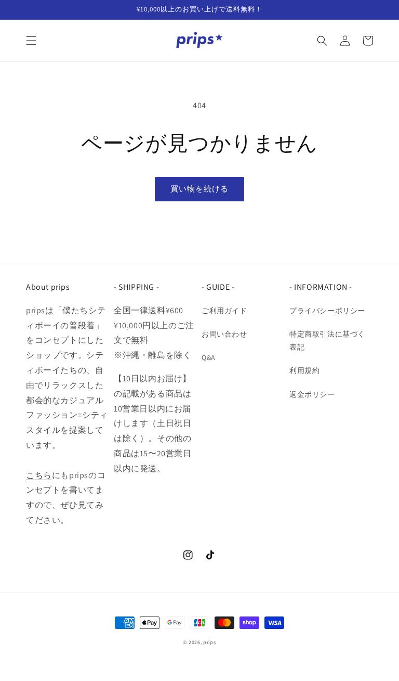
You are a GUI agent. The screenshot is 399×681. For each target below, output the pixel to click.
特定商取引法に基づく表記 (327, 340)
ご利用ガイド (224, 310)
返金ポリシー (312, 394)
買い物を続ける (199, 189)
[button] (31, 40)
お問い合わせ (224, 334)
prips (209, 642)
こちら (39, 475)
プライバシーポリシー (327, 310)
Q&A (209, 357)
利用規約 (304, 370)
